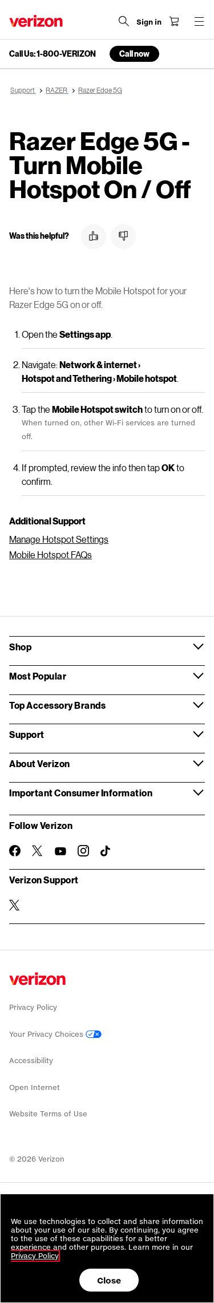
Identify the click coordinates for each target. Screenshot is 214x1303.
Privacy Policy (33, 1007)
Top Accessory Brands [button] (57, 705)
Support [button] (27, 734)
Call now (134, 53)
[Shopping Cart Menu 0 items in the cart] (174, 21)
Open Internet (34, 1087)
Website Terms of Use (48, 1113)
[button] (93, 236)
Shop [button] (20, 646)
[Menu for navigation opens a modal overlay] (199, 21)
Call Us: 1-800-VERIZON (52, 54)
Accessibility (31, 1060)
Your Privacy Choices (47, 1034)
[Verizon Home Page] (36, 21)
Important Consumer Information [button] (80, 792)
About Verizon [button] (39, 763)
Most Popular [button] (37, 675)
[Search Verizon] (123, 21)
